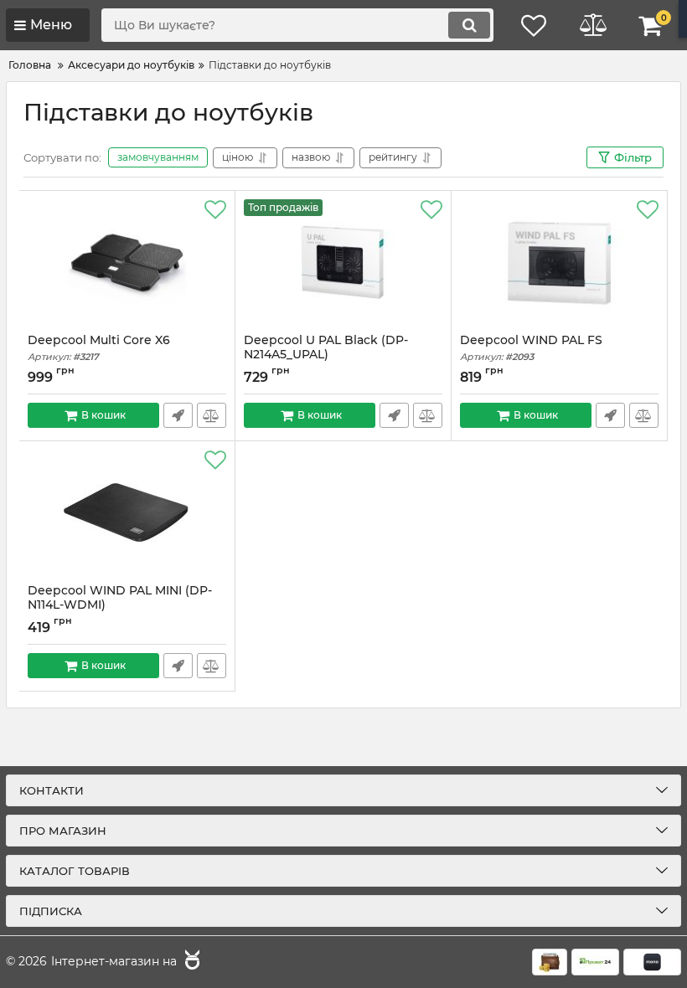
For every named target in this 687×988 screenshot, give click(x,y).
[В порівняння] (211, 415)
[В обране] (215, 210)
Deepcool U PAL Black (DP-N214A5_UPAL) (326, 355)
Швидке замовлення (178, 415)
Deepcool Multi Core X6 (99, 348)
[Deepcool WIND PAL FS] (559, 262)
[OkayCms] (190, 962)
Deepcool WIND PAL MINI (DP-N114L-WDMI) (120, 605)
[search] (469, 25)
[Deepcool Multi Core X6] (127, 262)
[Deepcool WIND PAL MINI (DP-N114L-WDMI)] (127, 512)
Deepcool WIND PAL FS (531, 348)
